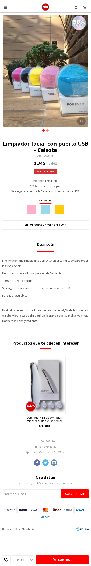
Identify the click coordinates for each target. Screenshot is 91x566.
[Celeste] (45, 210)
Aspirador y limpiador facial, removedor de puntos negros (44, 419)
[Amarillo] (59, 210)
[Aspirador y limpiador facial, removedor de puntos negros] (44, 385)
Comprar (65, 560)
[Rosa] (31, 210)
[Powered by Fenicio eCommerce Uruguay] (82, 529)
